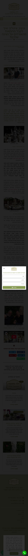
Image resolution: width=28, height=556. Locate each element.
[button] (4, 268)
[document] (14, 278)
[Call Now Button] (24, 553)
